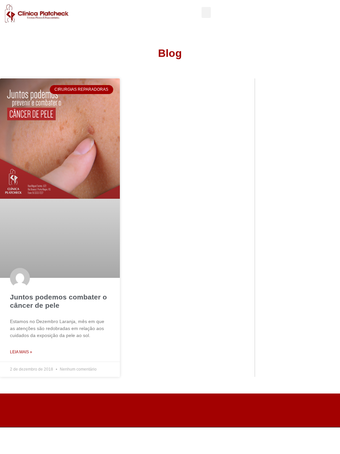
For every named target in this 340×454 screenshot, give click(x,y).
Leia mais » (21, 352)
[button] (206, 12)
